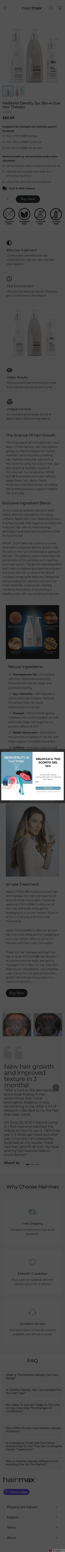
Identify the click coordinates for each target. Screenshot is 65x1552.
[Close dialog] (3, 754)
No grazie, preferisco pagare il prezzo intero (48, 791)
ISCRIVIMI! (48, 788)
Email (36, 781)
